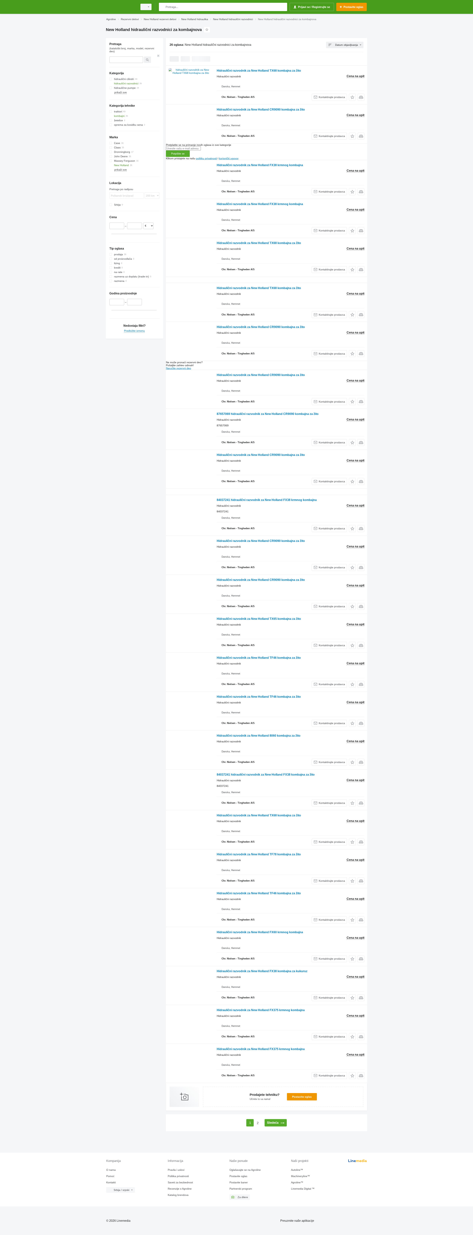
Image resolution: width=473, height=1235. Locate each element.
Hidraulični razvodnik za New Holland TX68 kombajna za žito (259, 70)
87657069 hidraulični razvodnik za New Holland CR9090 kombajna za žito (268, 413)
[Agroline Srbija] (121, 7)
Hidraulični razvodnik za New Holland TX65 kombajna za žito (259, 618)
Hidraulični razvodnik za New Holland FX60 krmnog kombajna (260, 932)
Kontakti (111, 1182)
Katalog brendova (178, 1194)
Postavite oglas (302, 1096)
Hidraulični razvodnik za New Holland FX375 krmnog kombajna (261, 1010)
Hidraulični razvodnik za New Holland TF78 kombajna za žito (259, 854)
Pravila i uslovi (176, 1169)
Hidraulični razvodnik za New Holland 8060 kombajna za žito (258, 735)
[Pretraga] (162, 7)
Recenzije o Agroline (180, 1188)
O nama (111, 1169)
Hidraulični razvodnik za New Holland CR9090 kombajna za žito (261, 109)
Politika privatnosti (178, 1176)
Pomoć (110, 1176)
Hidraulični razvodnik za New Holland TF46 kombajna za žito (259, 657)
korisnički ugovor (228, 158)
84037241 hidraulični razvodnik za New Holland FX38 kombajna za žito (266, 774)
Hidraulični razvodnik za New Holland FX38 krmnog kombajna (260, 165)
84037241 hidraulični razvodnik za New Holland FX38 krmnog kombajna (267, 499)
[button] (352, 97)
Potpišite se (178, 153)
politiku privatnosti (206, 158)
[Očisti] (158, 55)
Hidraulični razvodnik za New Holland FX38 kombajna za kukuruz (262, 971)
